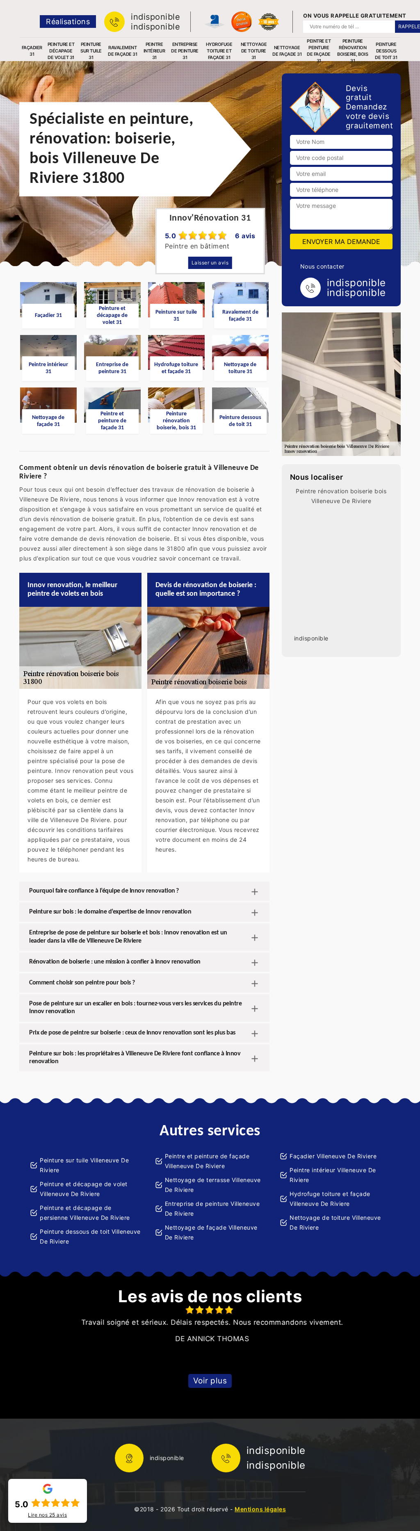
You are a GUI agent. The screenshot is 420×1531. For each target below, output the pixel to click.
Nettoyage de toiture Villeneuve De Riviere (335, 1222)
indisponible (155, 17)
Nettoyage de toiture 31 (254, 50)
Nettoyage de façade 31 (286, 51)
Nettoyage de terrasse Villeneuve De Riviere (213, 1184)
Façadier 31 (32, 51)
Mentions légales (260, 1509)
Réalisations (68, 21)
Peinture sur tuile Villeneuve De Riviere (84, 1165)
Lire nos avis (47, 1515)
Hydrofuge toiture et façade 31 (219, 50)
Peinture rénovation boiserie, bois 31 (352, 51)
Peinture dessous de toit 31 (386, 50)
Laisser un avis (210, 263)
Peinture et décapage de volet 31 (61, 50)
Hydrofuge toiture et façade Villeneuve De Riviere (330, 1198)
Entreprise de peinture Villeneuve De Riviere (212, 1208)
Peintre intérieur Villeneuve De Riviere (333, 1174)
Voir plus (210, 1380)
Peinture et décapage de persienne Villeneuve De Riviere (85, 1212)
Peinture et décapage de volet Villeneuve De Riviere (84, 1188)
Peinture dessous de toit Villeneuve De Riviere (90, 1236)
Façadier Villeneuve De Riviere (333, 1156)
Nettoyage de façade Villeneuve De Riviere (211, 1232)
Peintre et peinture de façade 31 (319, 51)
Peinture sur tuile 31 (91, 50)
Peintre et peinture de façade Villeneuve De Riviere (207, 1161)
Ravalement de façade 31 (122, 51)
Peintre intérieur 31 (154, 50)
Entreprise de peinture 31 (185, 50)
